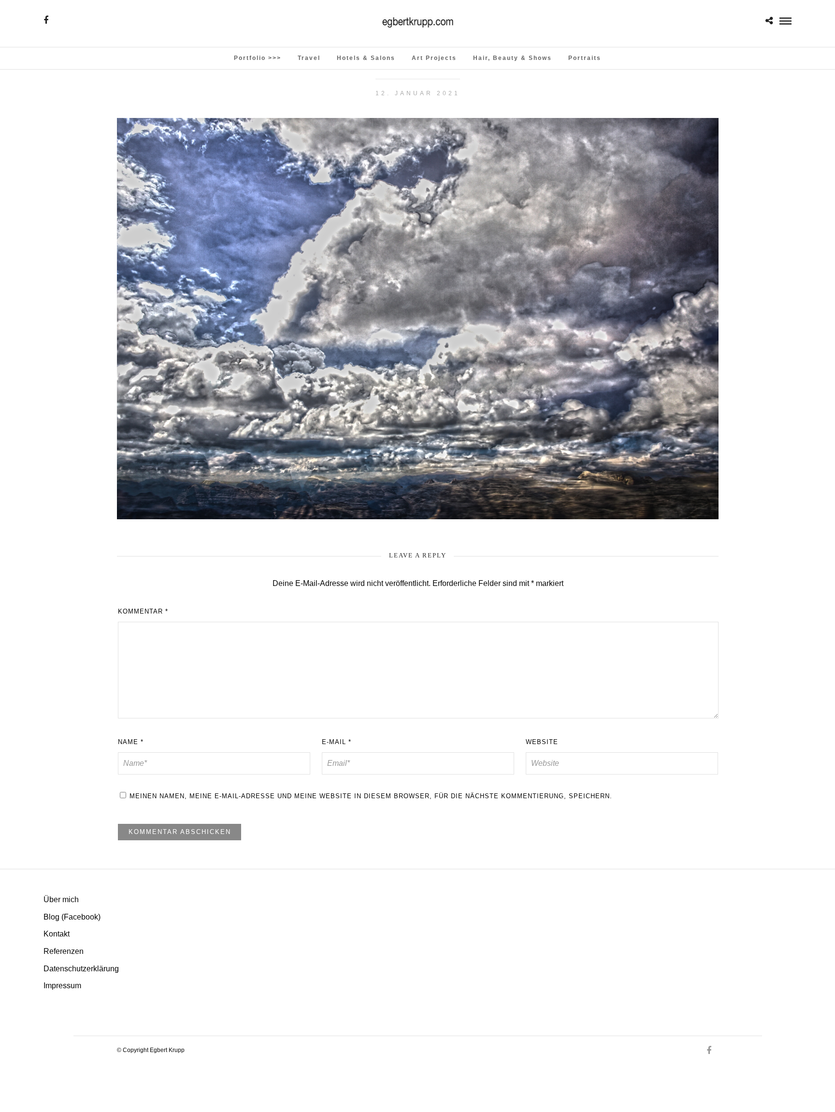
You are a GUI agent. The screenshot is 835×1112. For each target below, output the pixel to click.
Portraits (584, 58)
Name (131, 742)
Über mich (61, 899)
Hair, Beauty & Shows (512, 58)
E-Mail (336, 742)
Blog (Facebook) (72, 917)
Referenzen (63, 951)
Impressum (62, 985)
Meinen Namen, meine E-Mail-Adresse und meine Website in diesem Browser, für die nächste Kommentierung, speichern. (371, 796)
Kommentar (143, 611)
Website (542, 742)
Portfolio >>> (257, 58)
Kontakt (56, 934)
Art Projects (434, 58)
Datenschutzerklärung (81, 969)
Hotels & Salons (366, 58)
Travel (309, 58)
